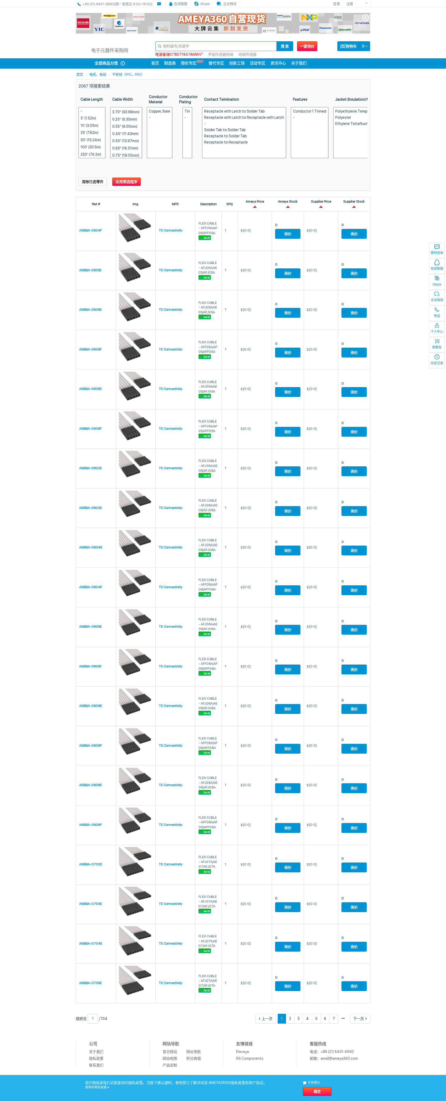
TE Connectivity (170, 230)
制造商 (170, 63)
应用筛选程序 (126, 182)
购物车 (437, 347)
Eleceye (242, 1052)
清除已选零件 (92, 182)
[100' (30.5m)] (92, 147)
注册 (349, 4)
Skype (437, 284)
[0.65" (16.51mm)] (126, 148)
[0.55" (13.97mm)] (126, 140)
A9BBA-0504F (90, 230)
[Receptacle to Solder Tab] (244, 136)
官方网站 (170, 1052)
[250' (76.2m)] (92, 154)
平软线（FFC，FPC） (128, 74)
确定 (317, 1091)
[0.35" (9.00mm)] (126, 126)
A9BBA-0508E (90, 389)
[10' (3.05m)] (92, 125)
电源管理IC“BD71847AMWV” (179, 54)
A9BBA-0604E (90, 547)
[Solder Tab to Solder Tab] (244, 130)
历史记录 (437, 363)
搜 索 (285, 46)
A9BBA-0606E (90, 706)
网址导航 (193, 1052)
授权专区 (188, 63)
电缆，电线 (97, 74)
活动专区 (257, 63)
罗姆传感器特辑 (220, 54)
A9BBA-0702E (90, 864)
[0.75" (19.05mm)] (126, 155)
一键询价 (307, 46)
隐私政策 (96, 1058)
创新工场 (237, 63)
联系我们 (96, 1065)
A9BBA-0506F (90, 349)
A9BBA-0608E (90, 785)
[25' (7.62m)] (92, 132)
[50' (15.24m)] (92, 139)
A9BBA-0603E (90, 508)
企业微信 (437, 300)
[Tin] (187, 111)
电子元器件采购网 (109, 50)
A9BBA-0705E (90, 983)
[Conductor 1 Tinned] (309, 111)
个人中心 (437, 331)
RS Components (249, 1058)
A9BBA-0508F (90, 428)
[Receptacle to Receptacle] (244, 142)
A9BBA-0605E (90, 626)
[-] (92, 111)
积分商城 (193, 1058)
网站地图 (170, 1058)
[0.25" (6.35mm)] (126, 119)
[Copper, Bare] (159, 111)
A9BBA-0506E (90, 310)
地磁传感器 (247, 54)
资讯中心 (278, 63)
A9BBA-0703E (90, 904)
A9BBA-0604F (90, 587)
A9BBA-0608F (90, 825)
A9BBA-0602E (90, 468)
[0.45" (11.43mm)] (126, 133)
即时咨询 (437, 253)
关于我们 (299, 63)
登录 (336, 4)
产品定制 (170, 1065)
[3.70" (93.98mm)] (126, 112)
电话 (437, 316)
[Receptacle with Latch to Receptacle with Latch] (244, 117)
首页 (155, 63)
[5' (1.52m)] (92, 118)
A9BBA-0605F (90, 666)
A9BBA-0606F (90, 745)
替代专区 (216, 63)
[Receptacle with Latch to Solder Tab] (244, 111)
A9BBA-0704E (90, 943)
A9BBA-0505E (90, 270)
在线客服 (437, 268)
